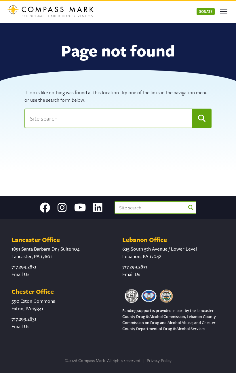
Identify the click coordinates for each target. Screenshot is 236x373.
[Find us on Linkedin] (97, 207)
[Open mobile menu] (223, 11)
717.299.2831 (24, 266)
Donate (205, 11)
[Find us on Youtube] (80, 207)
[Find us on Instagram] (62, 207)
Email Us (20, 274)
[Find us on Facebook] (45, 207)
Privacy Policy (159, 360)
